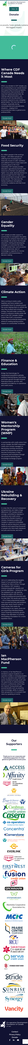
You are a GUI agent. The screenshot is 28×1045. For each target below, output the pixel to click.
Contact (15, 1032)
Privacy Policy (14, 1034)
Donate (15, 1037)
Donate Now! (7, 118)
